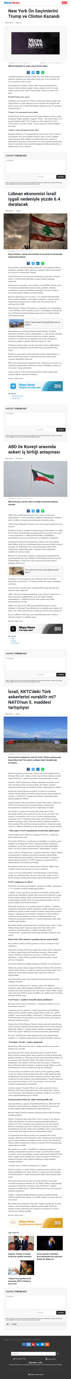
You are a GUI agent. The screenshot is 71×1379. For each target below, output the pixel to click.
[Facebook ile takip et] (24, 1344)
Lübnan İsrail (16, 398)
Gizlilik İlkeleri (28, 1339)
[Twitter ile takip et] (28, 1344)
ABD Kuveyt (15, 643)
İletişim (20, 1339)
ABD (13, 639)
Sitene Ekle (37, 1339)
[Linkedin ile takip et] (38, 1344)
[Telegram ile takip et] (42, 1344)
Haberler (19, 23)
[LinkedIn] (37, 72)
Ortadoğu (19, 458)
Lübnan (18, 211)
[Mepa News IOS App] (51, 1358)
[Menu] (66, 2)
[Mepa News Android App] (19, 1358)
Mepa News (9, 23)
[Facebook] (28, 72)
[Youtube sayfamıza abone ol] (33, 1344)
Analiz (18, 714)
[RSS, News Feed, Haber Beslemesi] (47, 1344)
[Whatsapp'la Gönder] (42, 72)
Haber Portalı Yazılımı (37, 1374)
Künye (13, 1339)
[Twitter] (33, 72)
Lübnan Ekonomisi (17, 396)
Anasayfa (6, 1339)
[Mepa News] (12, 3)
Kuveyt (14, 641)
